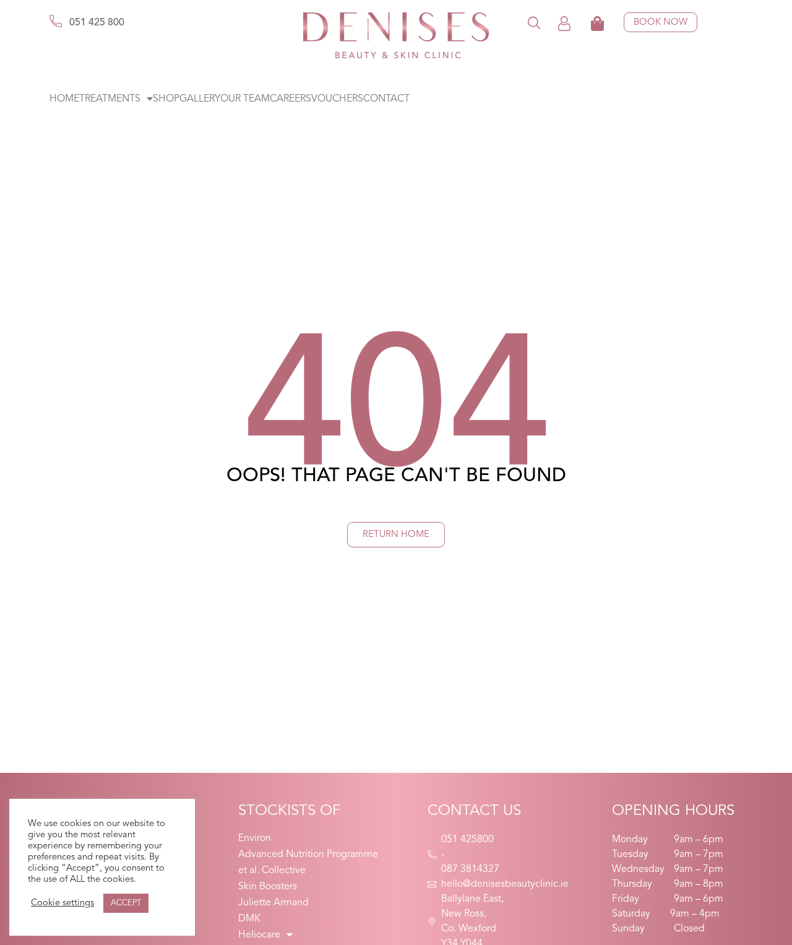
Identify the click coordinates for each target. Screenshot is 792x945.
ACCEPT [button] (126, 903)
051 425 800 (96, 23)
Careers (290, 99)
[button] (534, 22)
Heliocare (259, 935)
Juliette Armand (273, 903)
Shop (166, 99)
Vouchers (337, 99)
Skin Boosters (267, 887)
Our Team (245, 99)
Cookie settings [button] (62, 903)
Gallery (199, 99)
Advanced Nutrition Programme (308, 855)
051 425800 (467, 840)
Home (64, 99)
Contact (386, 99)
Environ (254, 838)
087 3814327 (470, 869)
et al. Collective (272, 871)
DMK (249, 919)
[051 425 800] (56, 21)
